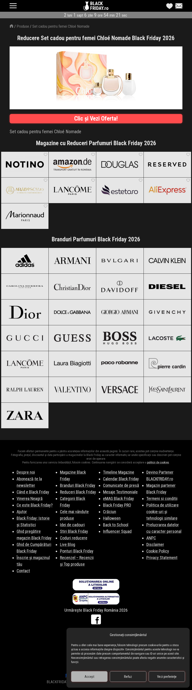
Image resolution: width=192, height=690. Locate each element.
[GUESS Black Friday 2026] (72, 338)
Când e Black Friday (33, 491)
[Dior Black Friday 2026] (24, 312)
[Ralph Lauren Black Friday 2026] (24, 389)
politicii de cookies (158, 462)
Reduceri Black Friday (78, 491)
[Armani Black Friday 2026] (72, 260)
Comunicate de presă (121, 485)
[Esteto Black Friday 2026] (120, 190)
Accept (89, 677)
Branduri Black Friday (77, 485)
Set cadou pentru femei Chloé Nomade (60, 26)
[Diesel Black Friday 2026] (167, 286)
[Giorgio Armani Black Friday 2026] (120, 312)
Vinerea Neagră (30, 498)
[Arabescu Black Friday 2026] (24, 190)
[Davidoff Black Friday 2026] (120, 286)
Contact (23, 570)
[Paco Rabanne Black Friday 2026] (120, 364)
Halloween (112, 518)
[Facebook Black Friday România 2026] (96, 619)
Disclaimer (155, 544)
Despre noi (26, 472)
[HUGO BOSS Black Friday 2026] (120, 338)
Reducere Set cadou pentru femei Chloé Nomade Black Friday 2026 (96, 38)
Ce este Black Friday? (35, 505)
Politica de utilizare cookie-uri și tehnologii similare (162, 512)
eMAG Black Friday (118, 498)
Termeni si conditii (161, 498)
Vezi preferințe (167, 677)
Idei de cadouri (72, 524)
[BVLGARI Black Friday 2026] (120, 260)
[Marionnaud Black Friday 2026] (24, 216)
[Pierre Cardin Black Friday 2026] (167, 364)
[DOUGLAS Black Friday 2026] (120, 164)
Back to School (115, 524)
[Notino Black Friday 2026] (24, 164)
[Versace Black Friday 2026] (120, 389)
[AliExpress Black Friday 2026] (167, 190)
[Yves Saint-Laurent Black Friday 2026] (167, 389)
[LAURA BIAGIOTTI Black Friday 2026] (72, 364)
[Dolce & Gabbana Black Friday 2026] (72, 312)
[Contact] (177, 6)
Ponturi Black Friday (76, 551)
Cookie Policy (157, 551)
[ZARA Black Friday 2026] (24, 415)
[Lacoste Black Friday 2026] (167, 338)
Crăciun (109, 511)
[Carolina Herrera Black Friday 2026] (24, 286)
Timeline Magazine (118, 472)
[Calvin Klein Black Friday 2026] (167, 260)
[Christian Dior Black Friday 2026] (72, 286)
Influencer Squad (117, 531)
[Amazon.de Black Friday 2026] (72, 164)
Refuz (128, 677)
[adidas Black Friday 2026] (24, 260)
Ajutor (22, 511)
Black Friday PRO (117, 505)
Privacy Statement (161, 557)
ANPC (151, 537)
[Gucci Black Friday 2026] (24, 338)
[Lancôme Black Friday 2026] (72, 190)
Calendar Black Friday (121, 478)
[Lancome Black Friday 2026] (24, 364)
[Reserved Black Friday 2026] (167, 164)
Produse (23, 26)
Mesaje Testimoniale (120, 491)
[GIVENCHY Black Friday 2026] (167, 312)
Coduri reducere (73, 537)
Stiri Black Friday (74, 531)
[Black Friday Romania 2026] (87, 7)
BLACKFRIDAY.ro (99, 6)
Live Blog (67, 544)
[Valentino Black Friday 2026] (72, 389)
